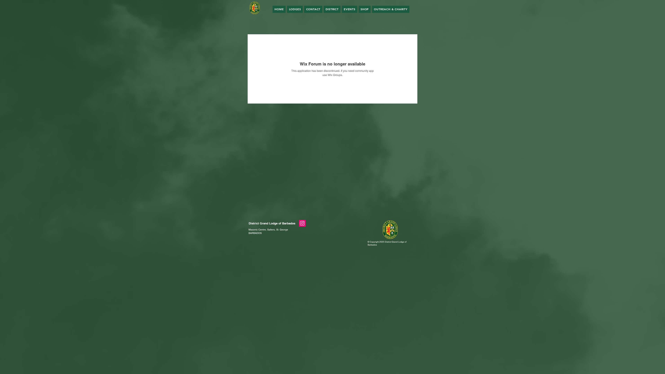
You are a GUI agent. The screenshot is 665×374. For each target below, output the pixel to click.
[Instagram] (302, 223)
